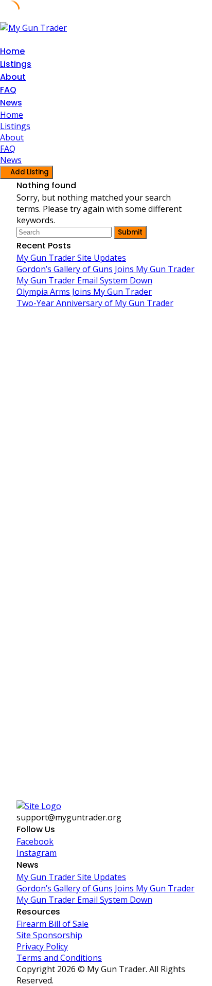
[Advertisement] (106, 437)
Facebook (35, 841)
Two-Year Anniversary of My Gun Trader (94, 303)
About (13, 77)
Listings (15, 64)
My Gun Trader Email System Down (84, 280)
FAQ (8, 90)
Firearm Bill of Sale (52, 923)
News (11, 103)
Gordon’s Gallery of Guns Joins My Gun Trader (105, 269)
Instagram (36, 852)
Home (12, 51)
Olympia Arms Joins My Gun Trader (84, 291)
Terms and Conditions (59, 957)
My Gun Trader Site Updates (71, 257)
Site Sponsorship (49, 935)
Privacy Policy (42, 946)
